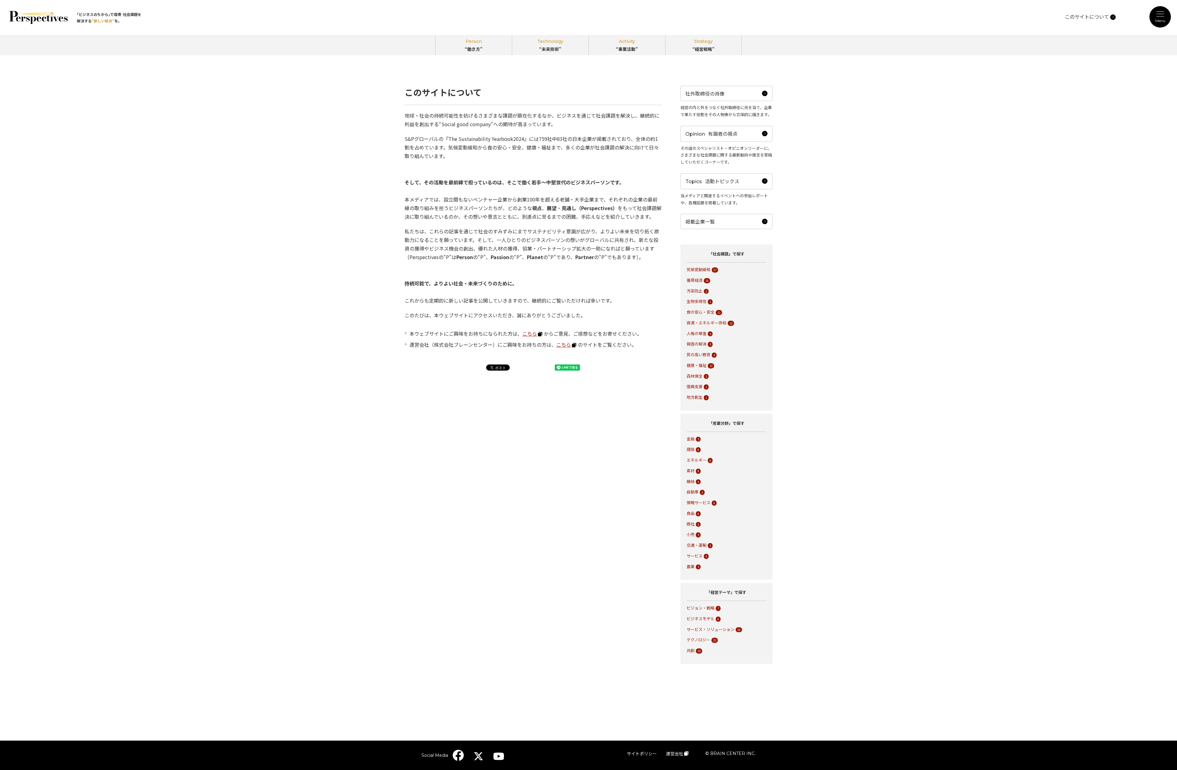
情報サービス (698, 502)
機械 (691, 481)
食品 (691, 513)
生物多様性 (697, 301)
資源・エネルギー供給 (706, 323)
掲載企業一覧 (700, 221)
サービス (695, 556)
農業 (691, 566)
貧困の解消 (697, 344)
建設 (691, 449)
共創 (691, 650)
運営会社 (674, 753)
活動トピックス (825, 267)
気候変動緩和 (698, 269)
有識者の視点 (822, 247)
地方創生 (695, 397)
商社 (691, 524)
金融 (691, 439)
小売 (691, 534)
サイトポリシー (642, 753)
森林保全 (695, 376)
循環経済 (695, 280)
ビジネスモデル (700, 618)
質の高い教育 (698, 354)
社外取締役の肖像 (828, 226)
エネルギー (697, 460)
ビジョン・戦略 (700, 608)
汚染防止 (695, 291)
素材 (691, 471)
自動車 (693, 492)
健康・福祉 (697, 365)
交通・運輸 (697, 545)
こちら (563, 344)
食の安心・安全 (700, 312)
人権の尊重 (697, 333)
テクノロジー (698, 640)
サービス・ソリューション (710, 629)
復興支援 (695, 386)
